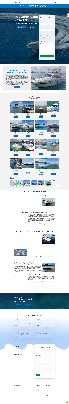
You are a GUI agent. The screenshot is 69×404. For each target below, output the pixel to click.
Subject (37, 358)
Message (42, 41)
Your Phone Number (38, 355)
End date (48, 35)
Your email (37, 352)
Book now (53, 116)
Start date (41, 35)
